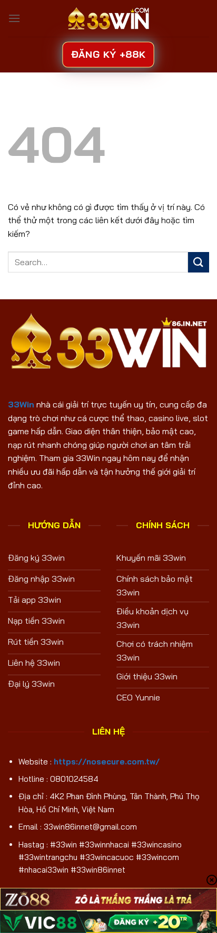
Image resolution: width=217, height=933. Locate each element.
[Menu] (14, 18)
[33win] (108, 18)
